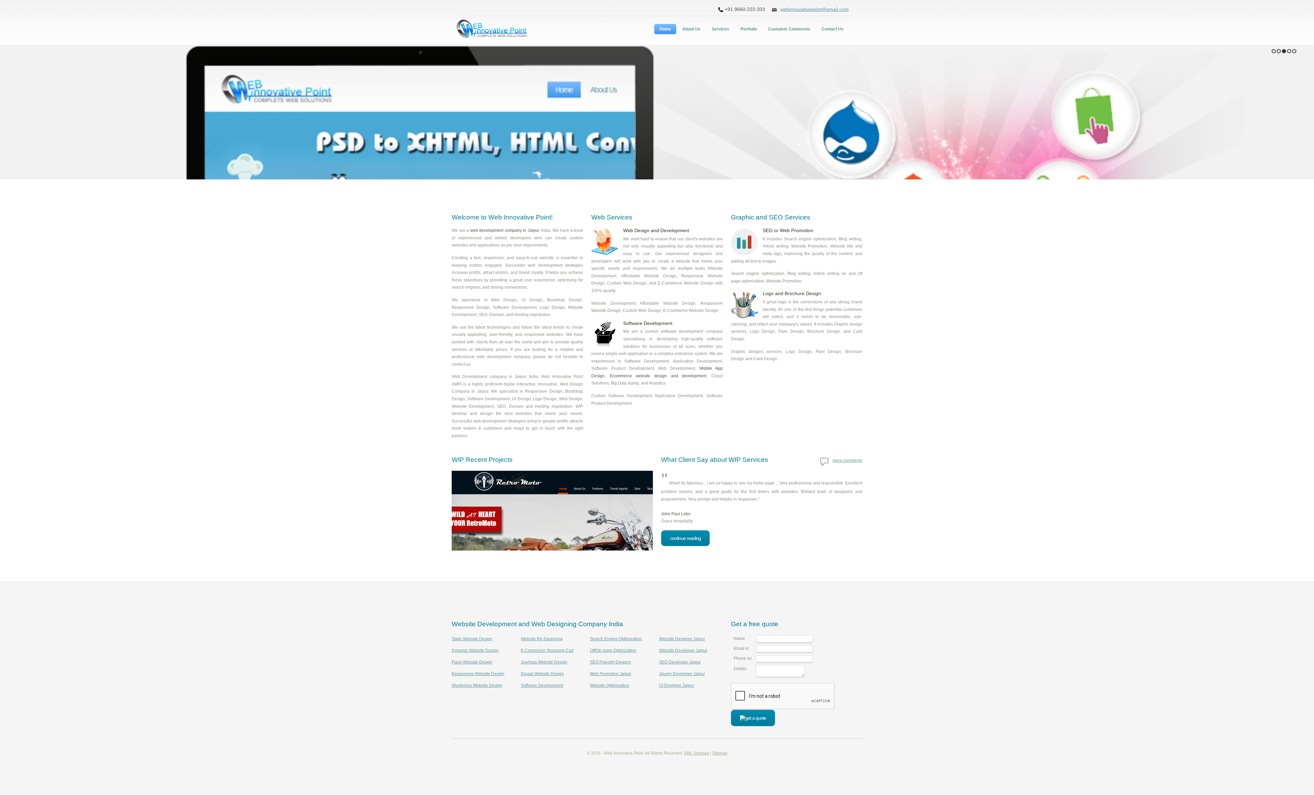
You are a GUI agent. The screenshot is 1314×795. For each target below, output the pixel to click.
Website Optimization (609, 685)
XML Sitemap (696, 753)
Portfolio (748, 29)
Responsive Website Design (478, 673)
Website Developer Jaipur (683, 650)
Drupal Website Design (542, 673)
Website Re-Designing (542, 638)
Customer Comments (789, 29)
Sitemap (719, 753)
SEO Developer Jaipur (680, 662)
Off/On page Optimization (613, 650)
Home (665, 29)
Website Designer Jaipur (682, 638)
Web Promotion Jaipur (610, 673)
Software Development (542, 685)
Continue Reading (685, 538)
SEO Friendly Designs (610, 662)
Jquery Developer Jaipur (682, 673)
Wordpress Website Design (477, 685)
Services (720, 29)
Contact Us (832, 29)
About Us (691, 29)
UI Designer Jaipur (676, 685)
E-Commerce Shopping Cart (547, 650)
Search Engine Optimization (616, 638)
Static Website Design (472, 638)
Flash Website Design (472, 662)
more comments (847, 460)
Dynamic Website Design (475, 650)
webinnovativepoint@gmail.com (814, 9)
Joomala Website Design (544, 662)
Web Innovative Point (492, 30)
